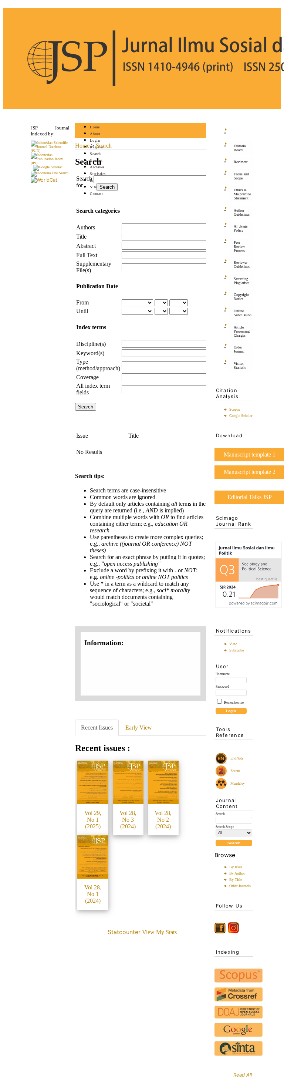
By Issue (235, 867)
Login (95, 140)
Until (82, 311)
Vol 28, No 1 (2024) (92, 894)
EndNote (236, 758)
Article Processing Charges (242, 331)
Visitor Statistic (240, 365)
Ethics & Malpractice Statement (242, 194)
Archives (97, 167)
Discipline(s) (91, 344)
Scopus (234, 409)
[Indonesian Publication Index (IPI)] (50, 163)
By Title (235, 880)
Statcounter (124, 932)
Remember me (234, 702)
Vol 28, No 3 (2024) (127, 819)
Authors (85, 227)
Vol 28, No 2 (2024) (163, 819)
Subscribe (236, 650)
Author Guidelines (242, 212)
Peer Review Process (239, 246)
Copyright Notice (241, 297)
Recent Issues (97, 727)
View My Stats (159, 932)
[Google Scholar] (47, 167)
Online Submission (242, 313)
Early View (138, 727)
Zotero (235, 771)
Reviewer (240, 162)
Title (81, 236)
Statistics (97, 174)
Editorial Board (240, 148)
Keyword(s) (90, 353)
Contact (96, 194)
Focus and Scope (241, 176)
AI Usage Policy (240, 228)
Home (94, 127)
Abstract (86, 246)
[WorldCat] (44, 180)
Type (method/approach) (98, 364)
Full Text (86, 255)
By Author (237, 873)
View (233, 644)
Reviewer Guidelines (242, 264)
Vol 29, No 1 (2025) (92, 819)
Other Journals (240, 886)
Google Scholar (240, 416)
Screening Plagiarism (242, 281)
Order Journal (239, 349)
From (82, 302)
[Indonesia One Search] (49, 173)
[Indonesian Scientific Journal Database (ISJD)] (50, 151)
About (95, 134)
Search (95, 154)
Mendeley (236, 783)
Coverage (87, 377)
